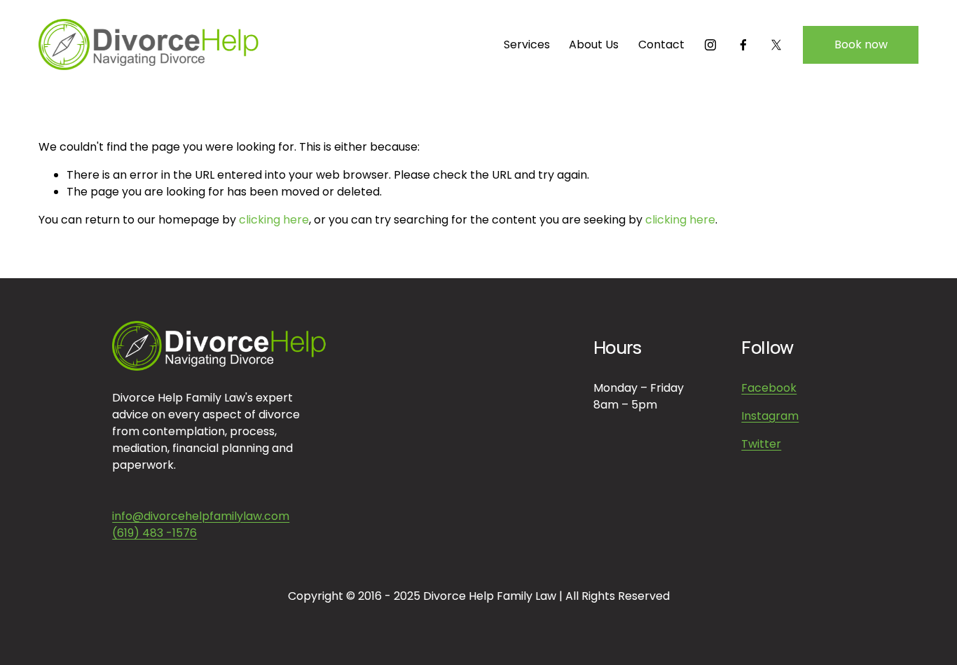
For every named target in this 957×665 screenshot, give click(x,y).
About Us (594, 44)
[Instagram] (710, 45)
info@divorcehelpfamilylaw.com (200, 516)
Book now (861, 44)
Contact (661, 44)
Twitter (761, 444)
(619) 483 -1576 (154, 533)
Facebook (769, 388)
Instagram (770, 416)
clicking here (274, 220)
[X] (776, 45)
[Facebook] (743, 45)
